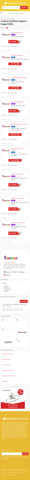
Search (24, 7)
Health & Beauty (6, 359)
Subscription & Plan (7, 370)
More (20, 130)
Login (22, 13)
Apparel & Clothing (7, 354)
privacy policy (7, 306)
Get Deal (14, 64)
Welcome (3, 472)
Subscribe (23, 301)
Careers (21, 472)
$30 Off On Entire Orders (18, 222)
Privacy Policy (12, 474)
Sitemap (10, 472)
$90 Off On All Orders (17, 174)
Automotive (5, 381)
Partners (16, 472)
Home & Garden (6, 365)
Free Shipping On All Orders (18, 77)
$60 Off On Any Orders (17, 198)
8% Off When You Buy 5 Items (19, 124)
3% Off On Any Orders (17, 101)
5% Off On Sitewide (16, 32)
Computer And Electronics (9, 376)
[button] (7, 272)
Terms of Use (4, 474)
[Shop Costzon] (11, 257)
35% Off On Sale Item (17, 55)
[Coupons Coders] (15, 3)
